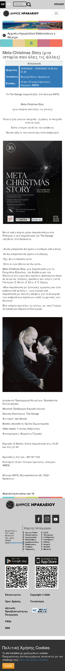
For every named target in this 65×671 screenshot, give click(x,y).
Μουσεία (47, 549)
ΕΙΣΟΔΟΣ (59, 4)
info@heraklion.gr (17, 543)
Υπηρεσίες (30, 549)
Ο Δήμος (28, 547)
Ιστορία (47, 544)
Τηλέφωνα (48, 535)
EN (9, 4)
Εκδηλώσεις (30, 544)
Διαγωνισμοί (31, 537)
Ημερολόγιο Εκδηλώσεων (36, 33)
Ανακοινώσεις (31, 535)
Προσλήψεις (30, 539)
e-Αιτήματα (48, 539)
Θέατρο (13, 37)
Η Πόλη (47, 542)
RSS (7, 628)
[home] (22, 15)
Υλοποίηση (37, 601)
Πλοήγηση (11, 614)
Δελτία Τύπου (31, 532)
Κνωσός (47, 547)
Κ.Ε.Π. (46, 532)
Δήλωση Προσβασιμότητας (15, 609)
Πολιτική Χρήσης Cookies (34, 659)
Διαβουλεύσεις (32, 542)
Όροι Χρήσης (13, 601)
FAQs (8, 621)
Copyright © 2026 (40, 594)
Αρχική (12, 33)
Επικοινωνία (13, 594)
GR (3, 4)
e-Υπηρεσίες (49, 537)
